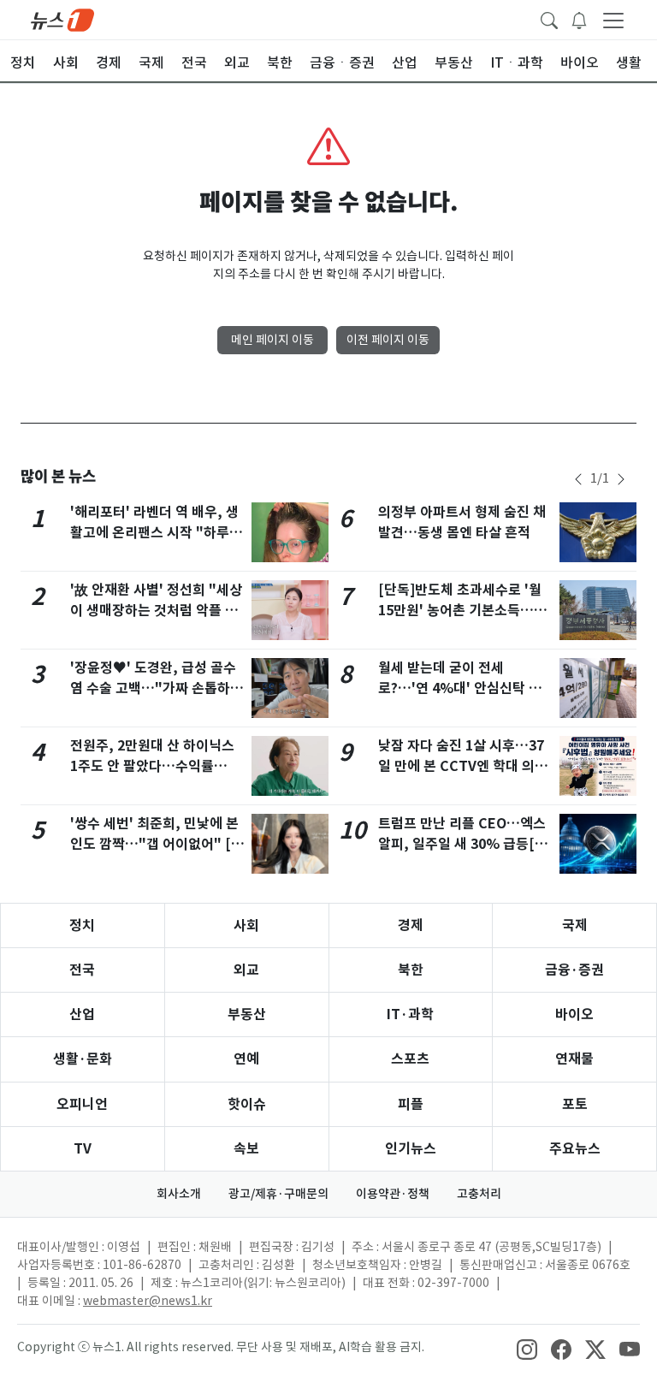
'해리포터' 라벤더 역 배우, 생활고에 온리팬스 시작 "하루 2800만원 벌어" (154, 532)
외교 (246, 970)
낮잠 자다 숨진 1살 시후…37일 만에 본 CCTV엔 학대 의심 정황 (463, 766)
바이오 (574, 1014)
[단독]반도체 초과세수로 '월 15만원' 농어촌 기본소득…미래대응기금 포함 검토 (462, 610)
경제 (410, 925)
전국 (82, 970)
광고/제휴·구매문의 (278, 1193)
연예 (246, 1059)
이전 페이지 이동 (387, 339)
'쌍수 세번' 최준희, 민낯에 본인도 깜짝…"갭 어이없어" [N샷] (155, 844)
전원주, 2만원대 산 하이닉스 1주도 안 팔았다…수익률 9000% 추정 (152, 766)
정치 (82, 925)
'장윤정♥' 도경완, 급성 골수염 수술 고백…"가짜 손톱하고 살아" (156, 688)
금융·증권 (574, 970)
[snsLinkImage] (527, 1348)
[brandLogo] (62, 18)
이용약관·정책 (392, 1193)
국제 (575, 925)
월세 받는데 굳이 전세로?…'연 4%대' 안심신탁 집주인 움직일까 (460, 688)
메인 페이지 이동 (272, 339)
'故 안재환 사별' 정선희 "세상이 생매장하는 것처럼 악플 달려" (156, 610)
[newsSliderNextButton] (621, 479)
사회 (246, 925)
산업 (82, 1014)
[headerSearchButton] (549, 19)
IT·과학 (410, 1014)
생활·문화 (82, 1059)
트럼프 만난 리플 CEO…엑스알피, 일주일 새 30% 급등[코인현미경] (463, 844)
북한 (410, 970)
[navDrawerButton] (613, 19)
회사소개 (179, 1193)
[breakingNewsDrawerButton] (579, 19)
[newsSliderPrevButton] (578, 479)
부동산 (247, 1014)
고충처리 (479, 1193)
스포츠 (410, 1059)
